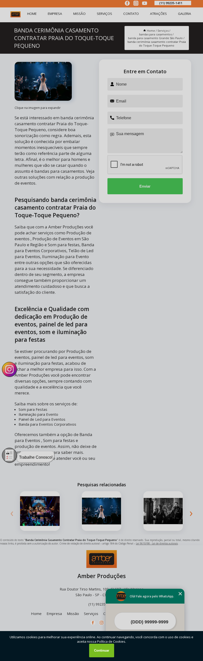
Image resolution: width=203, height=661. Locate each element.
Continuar (101, 650)
